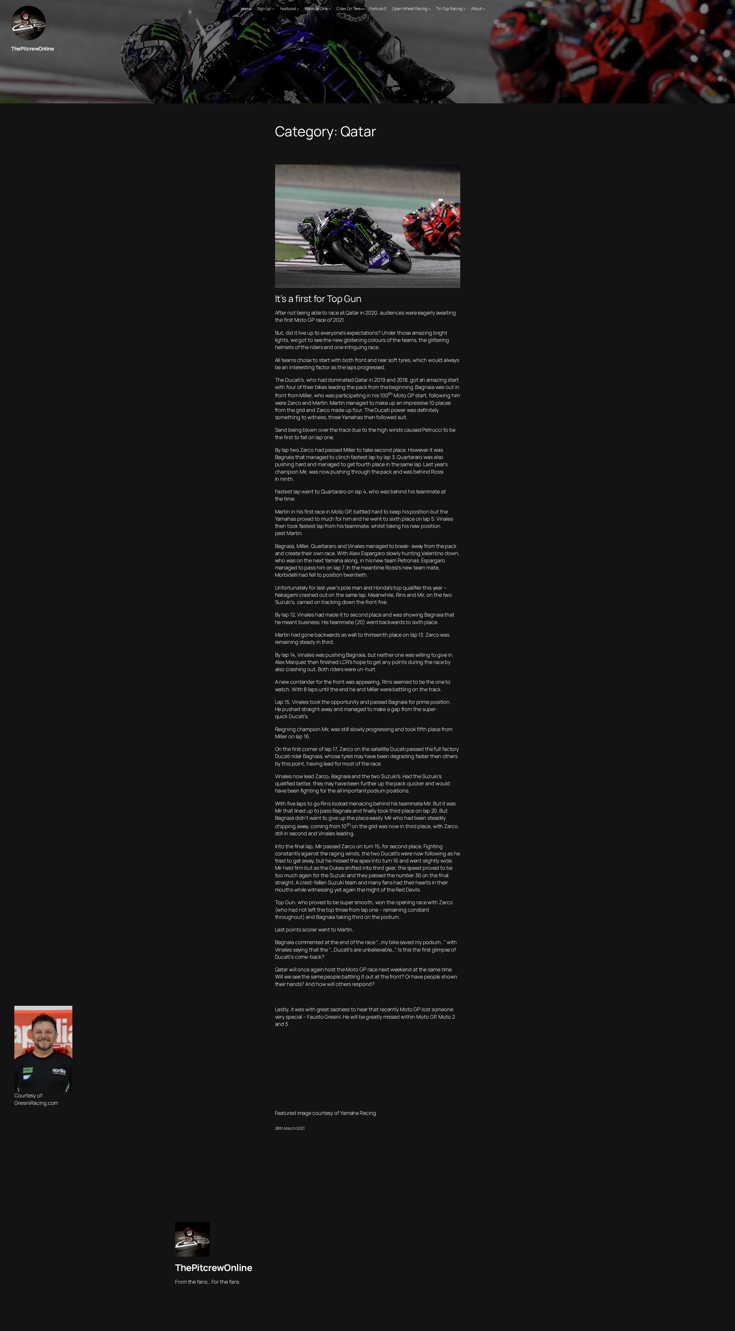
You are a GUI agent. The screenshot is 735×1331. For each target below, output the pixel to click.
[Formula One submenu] (329, 8)
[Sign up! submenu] (273, 8)
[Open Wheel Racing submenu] (429, 8)
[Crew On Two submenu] (362, 8)
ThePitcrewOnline (32, 48)
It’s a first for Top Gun (318, 298)
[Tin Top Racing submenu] (464, 8)
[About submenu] (484, 8)
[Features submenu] (298, 8)
